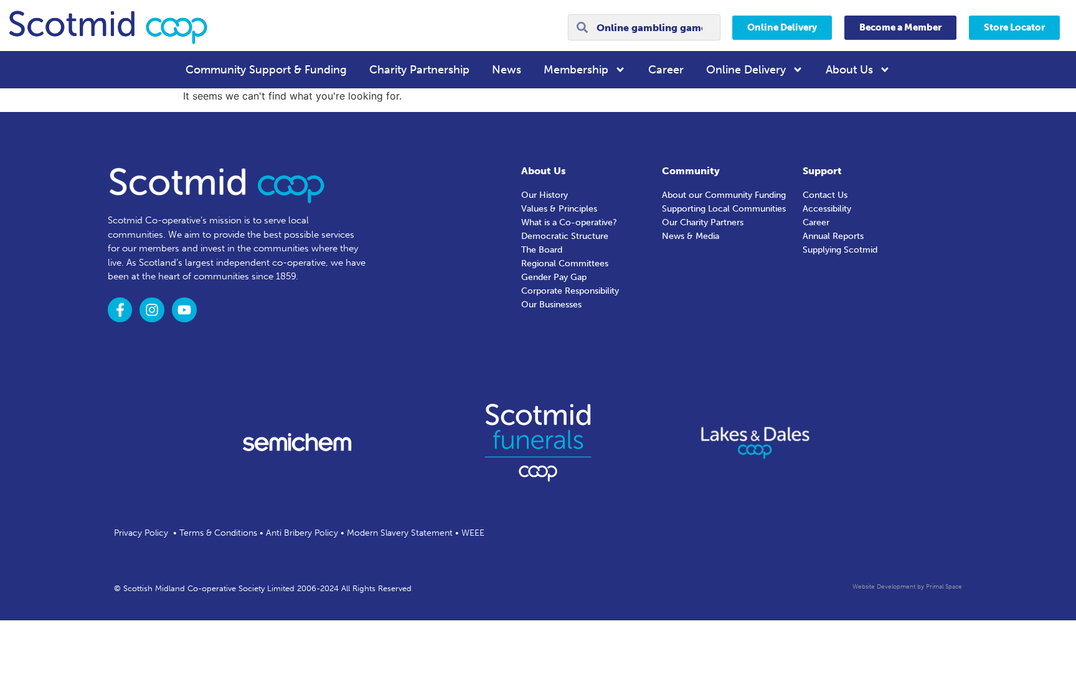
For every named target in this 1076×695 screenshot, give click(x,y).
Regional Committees (564, 263)
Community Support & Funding (266, 70)
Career (666, 70)
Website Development (883, 586)
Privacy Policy (141, 533)
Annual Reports (833, 236)
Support (822, 171)
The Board (541, 250)
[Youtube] (184, 309)
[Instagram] (151, 309)
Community (691, 171)
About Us (849, 70)
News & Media (690, 236)
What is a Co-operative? (569, 222)
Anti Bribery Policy (302, 533)
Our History (544, 195)
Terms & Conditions (218, 533)
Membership (576, 70)
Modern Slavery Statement (400, 533)
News (506, 70)
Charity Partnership (419, 70)
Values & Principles (559, 208)
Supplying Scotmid (840, 250)
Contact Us (825, 195)
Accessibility (827, 208)
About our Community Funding (724, 195)
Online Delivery (746, 70)
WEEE (472, 533)
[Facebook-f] (120, 309)
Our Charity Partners (702, 222)
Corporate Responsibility (570, 291)
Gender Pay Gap (554, 277)
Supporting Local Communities (724, 208)
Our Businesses (551, 304)
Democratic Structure (564, 236)
